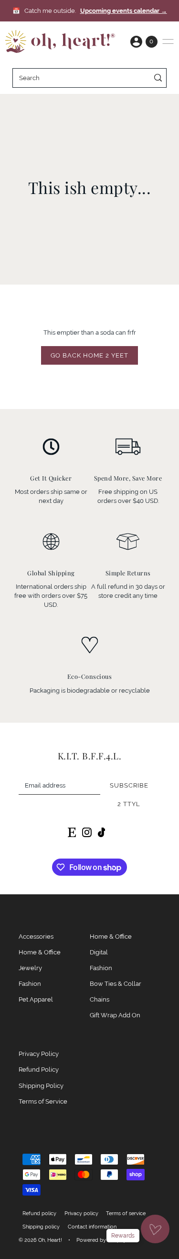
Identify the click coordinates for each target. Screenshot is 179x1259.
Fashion (30, 983)
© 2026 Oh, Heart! (40, 1240)
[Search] (157, 78)
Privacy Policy (39, 1053)
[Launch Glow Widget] (155, 1229)
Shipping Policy (41, 1085)
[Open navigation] (168, 41)
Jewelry (30, 968)
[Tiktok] (101, 831)
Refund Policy (39, 1069)
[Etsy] (72, 831)
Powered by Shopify (101, 1240)
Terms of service (126, 1213)
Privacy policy (81, 1213)
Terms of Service (43, 1101)
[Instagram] (87, 831)
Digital (99, 952)
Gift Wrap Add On (115, 1015)
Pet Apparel (36, 999)
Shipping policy (41, 1226)
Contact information (92, 1226)
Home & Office (40, 952)
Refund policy (39, 1213)
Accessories (36, 936)
